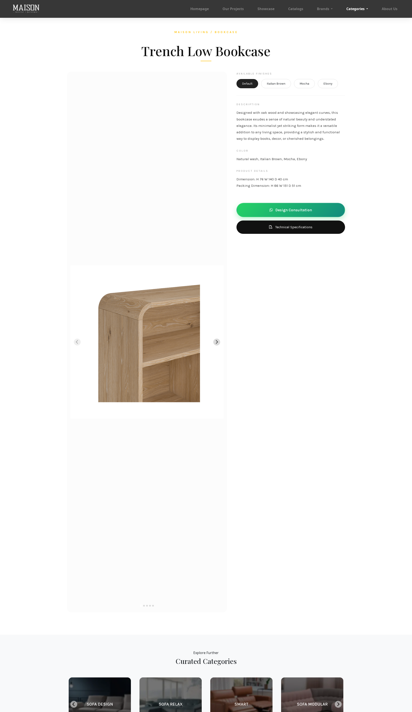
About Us (389, 8)
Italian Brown (276, 83)
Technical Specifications (293, 227)
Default (247, 83)
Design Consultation (293, 210)
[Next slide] (216, 342)
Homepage (199, 8)
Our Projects (233, 8)
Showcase (266, 8)
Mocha (304, 83)
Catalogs (295, 8)
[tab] (141, 606)
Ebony (327, 83)
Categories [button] (355, 8)
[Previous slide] (77, 342)
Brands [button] (323, 8)
